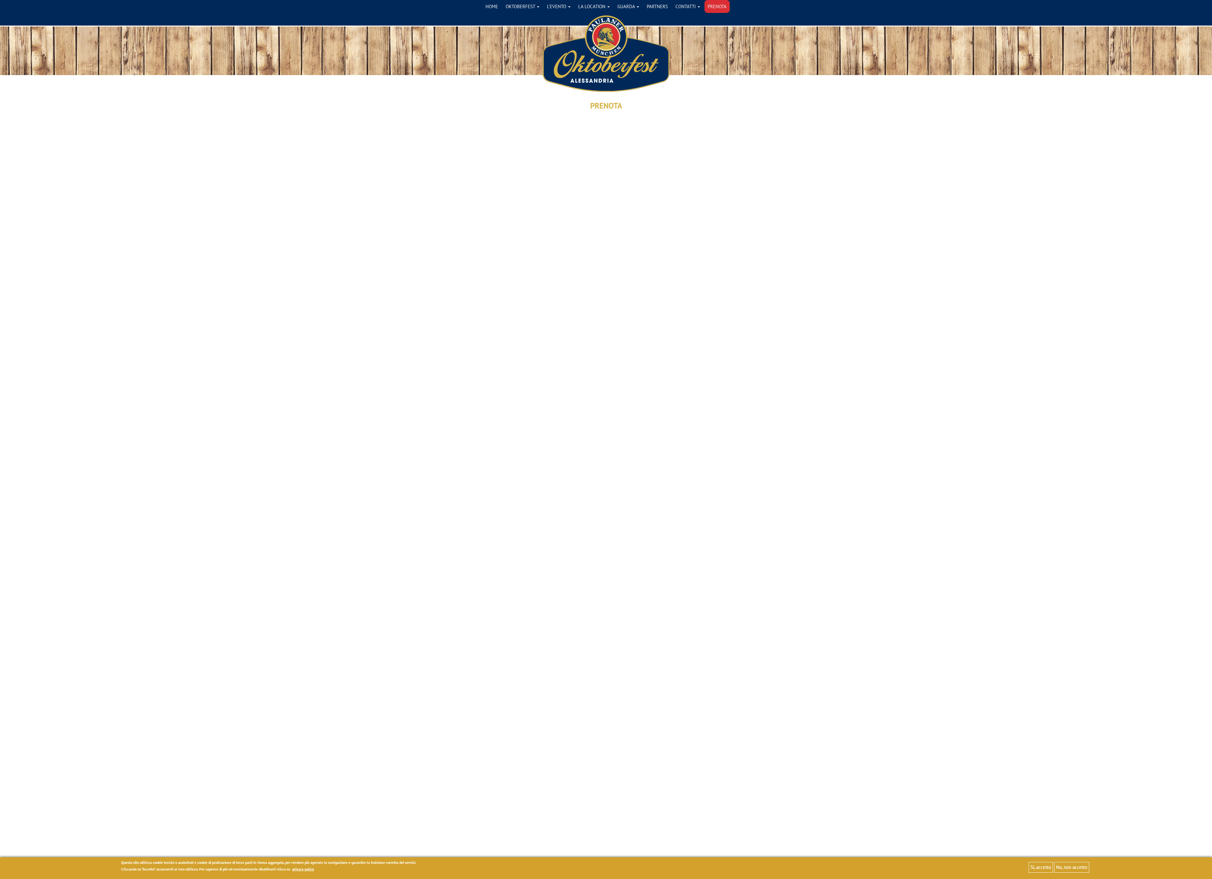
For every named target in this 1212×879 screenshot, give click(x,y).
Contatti (686, 6)
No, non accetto (1071, 867)
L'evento (557, 6)
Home (491, 6)
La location (592, 6)
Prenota (717, 6)
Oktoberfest (521, 6)
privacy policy (303, 869)
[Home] (606, 53)
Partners (657, 6)
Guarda (626, 6)
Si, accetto (1041, 867)
